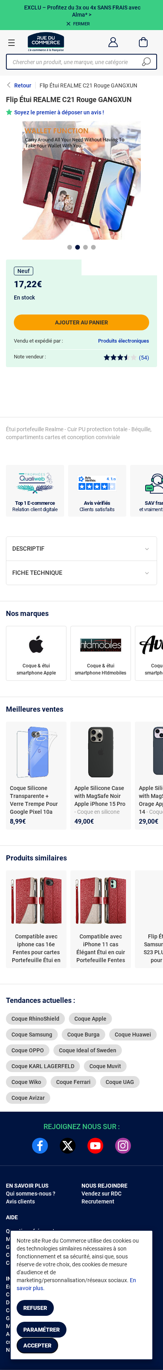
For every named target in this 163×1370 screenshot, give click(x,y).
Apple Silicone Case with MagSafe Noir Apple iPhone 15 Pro (99, 796)
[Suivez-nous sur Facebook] (40, 1146)
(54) (144, 357)
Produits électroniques (123, 341)
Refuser (35, 1308)
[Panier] (143, 42)
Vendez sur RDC (101, 1193)
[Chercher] (146, 61)
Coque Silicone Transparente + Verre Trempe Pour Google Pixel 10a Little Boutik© (34, 804)
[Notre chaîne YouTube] (95, 1146)
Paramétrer (41, 1329)
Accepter (37, 1345)
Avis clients (20, 1201)
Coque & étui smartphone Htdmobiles (100, 669)
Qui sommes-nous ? (30, 1193)
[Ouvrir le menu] (11, 42)
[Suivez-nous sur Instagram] (123, 1146)
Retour (22, 85)
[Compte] (112, 42)
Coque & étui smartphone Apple (36, 669)
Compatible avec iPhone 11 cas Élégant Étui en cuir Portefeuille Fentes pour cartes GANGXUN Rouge (100, 948)
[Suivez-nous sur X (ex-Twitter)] (68, 1146)
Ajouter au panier (81, 322)
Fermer (81, 24)
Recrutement (98, 1201)
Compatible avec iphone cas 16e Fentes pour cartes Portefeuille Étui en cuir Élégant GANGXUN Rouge (36, 948)
